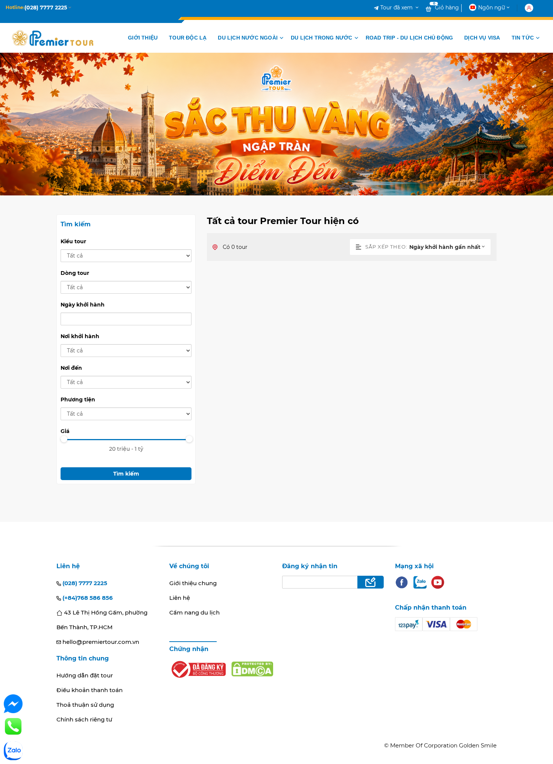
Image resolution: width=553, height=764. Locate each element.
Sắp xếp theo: (386, 247)
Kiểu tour (73, 241)
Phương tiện (78, 399)
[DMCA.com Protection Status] (252, 669)
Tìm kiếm (126, 473)
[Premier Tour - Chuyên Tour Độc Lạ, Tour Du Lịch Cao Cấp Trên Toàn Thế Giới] (53, 38)
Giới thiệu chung (193, 583)
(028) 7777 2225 (84, 583)
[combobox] (450, 247)
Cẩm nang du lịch (194, 612)
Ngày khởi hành (83, 304)
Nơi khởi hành (80, 336)
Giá (65, 431)
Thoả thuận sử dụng (85, 704)
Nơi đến (71, 367)
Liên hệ (179, 597)
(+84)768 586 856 (87, 597)
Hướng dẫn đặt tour (84, 675)
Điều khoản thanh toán (89, 690)
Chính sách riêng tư (84, 719)
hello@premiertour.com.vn (100, 641)
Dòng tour (75, 273)
